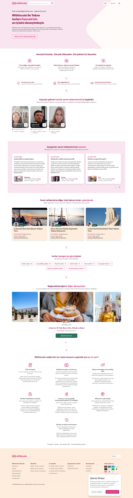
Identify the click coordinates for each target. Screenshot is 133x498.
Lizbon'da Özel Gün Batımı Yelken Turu (28, 230)
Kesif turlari (75, 264)
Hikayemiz (15, 466)
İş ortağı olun (16, 478)
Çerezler (36, 484)
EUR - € (114, 456)
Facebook (89, 466)
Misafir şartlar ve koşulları (38, 471)
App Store (70, 466)
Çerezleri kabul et (112, 492)
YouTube (88, 471)
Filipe (39, 179)
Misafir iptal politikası (36, 468)
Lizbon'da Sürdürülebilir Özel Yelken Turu (103, 230)
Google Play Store (72, 468)
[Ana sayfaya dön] (19, 3)
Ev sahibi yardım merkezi (56, 466)
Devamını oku (18, 172)
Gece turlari (89, 264)
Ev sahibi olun (53, 473)
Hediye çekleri (16, 476)
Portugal (50, 444)
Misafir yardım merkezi (37, 466)
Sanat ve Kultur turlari (56, 268)
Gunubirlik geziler (43, 264)
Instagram (89, 468)
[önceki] (115, 187)
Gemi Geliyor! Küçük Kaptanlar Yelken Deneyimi (64, 230)
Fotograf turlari (104, 264)
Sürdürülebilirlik (17, 471)
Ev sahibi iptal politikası (56, 468)
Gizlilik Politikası (29, 484)
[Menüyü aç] (119, 3)
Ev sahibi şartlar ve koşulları (57, 471)
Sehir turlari (27, 264)
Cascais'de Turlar (65, 444)
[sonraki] (119, 187)
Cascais (56, 444)
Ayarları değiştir (97, 492)
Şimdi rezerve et (66, 335)
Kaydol (113, 3)
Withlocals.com (20, 484)
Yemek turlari (60, 264)
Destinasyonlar (16, 473)
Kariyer (14, 468)
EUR (105, 3)
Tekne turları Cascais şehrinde (24, 36)
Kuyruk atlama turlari (77, 268)
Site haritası (42, 484)
